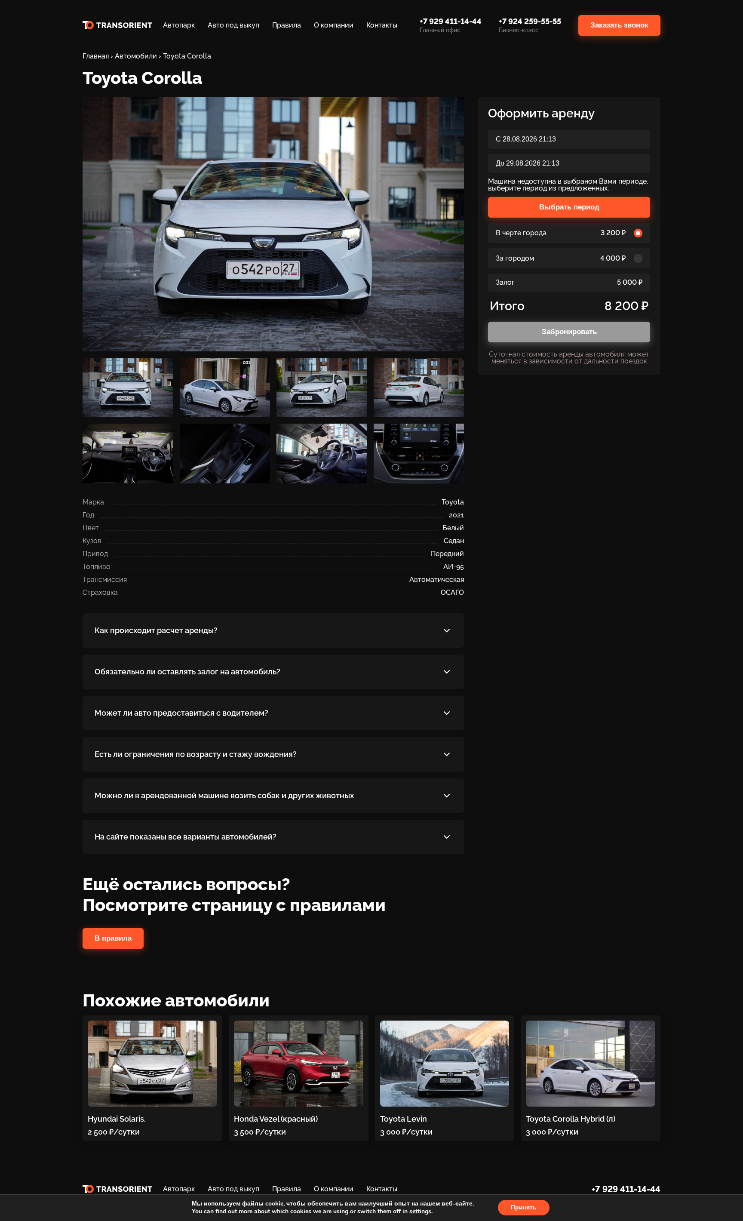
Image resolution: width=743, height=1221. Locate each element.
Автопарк (179, 25)
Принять (524, 1207)
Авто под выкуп (233, 25)
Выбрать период (569, 207)
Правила (286, 25)
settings (420, 1211)
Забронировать (569, 332)
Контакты (381, 25)
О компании (333, 25)
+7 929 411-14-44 (626, 1189)
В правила (113, 938)
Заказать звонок (619, 25)
